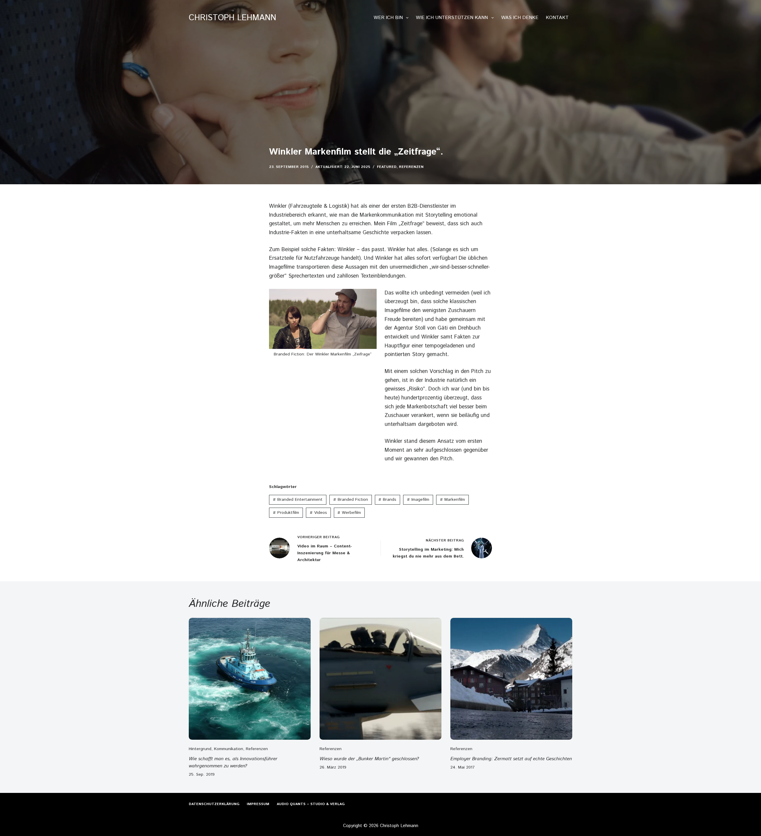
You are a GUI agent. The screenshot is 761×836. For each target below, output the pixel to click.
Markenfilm (452, 500)
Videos (318, 513)
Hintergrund (200, 749)
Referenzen (411, 166)
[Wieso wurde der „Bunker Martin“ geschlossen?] (380, 679)
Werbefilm (349, 513)
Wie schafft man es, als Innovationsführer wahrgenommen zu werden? (233, 762)
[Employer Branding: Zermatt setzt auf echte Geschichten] (511, 679)
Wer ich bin (388, 17)
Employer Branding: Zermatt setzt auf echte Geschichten (511, 758)
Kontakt (557, 17)
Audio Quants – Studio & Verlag (311, 804)
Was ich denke (519, 17)
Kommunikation (228, 749)
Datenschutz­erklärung (214, 804)
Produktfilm (286, 513)
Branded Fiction (350, 500)
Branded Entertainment (298, 500)
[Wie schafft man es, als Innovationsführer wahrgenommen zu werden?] (250, 679)
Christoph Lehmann (232, 18)
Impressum (258, 804)
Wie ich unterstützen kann (452, 17)
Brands (387, 500)
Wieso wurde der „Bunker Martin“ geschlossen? (369, 758)
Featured (387, 166)
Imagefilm (418, 500)
